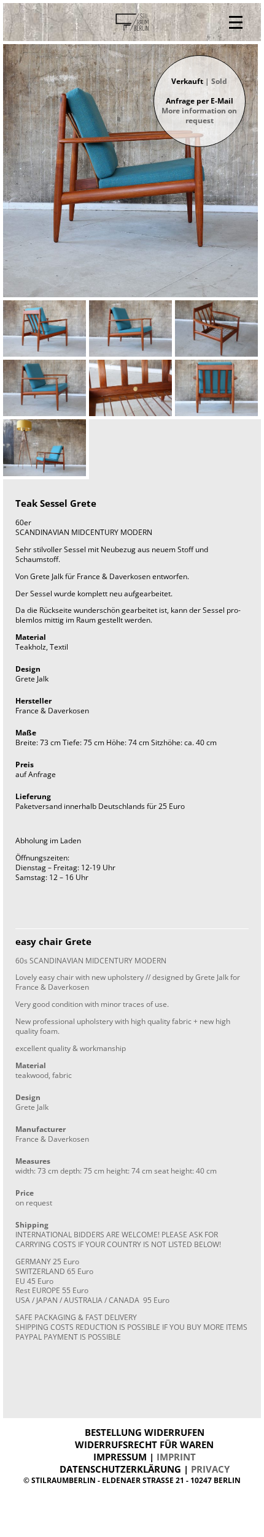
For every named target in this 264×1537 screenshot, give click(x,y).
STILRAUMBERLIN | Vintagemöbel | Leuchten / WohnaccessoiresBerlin (132, 22)
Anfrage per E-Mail (199, 111)
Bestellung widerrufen (144, 1432)
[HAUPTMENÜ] (236, 22)
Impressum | (144, 1457)
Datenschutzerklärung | (145, 1469)
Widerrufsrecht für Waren (144, 1444)
